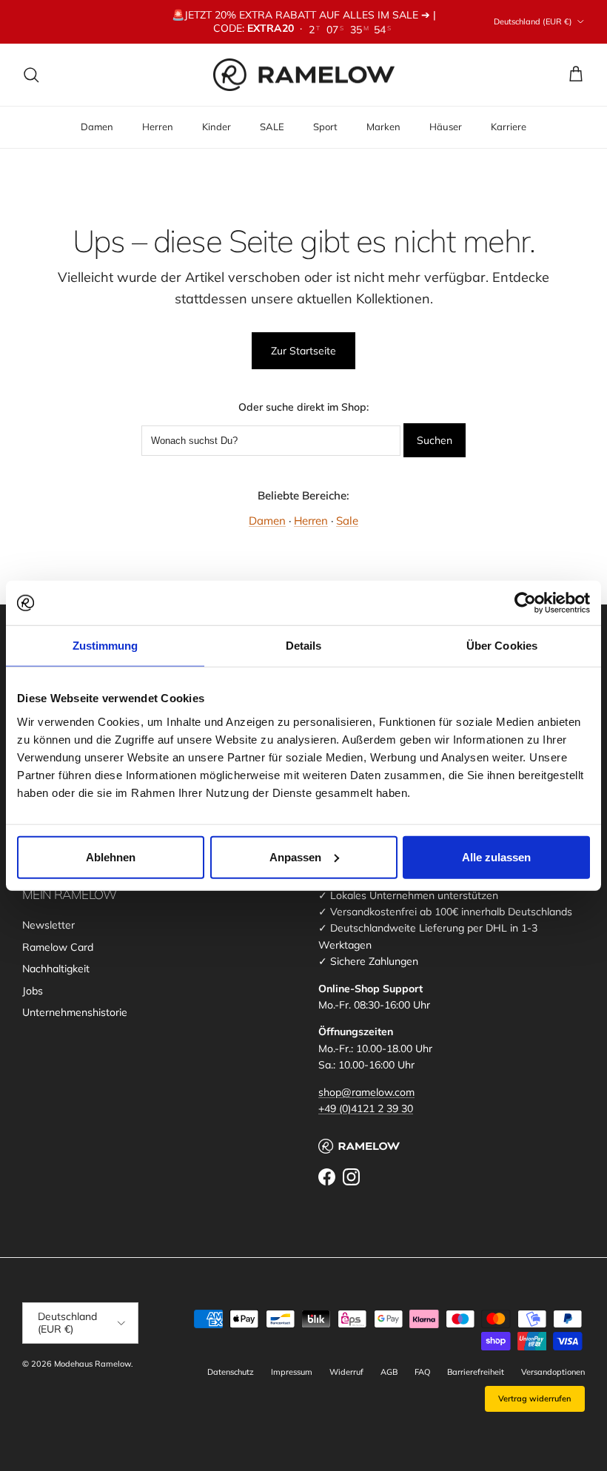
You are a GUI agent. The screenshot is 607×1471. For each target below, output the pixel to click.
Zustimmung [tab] (105, 645)
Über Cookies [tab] (501, 645)
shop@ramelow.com (366, 1092)
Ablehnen (110, 856)
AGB (389, 1372)
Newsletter (48, 925)
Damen (97, 126)
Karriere (508, 126)
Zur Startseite (303, 350)
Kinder (216, 126)
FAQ (422, 1372)
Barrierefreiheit (475, 1372)
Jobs (32, 990)
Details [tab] (304, 645)
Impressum (291, 1372)
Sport (325, 126)
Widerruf (346, 1372)
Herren (157, 126)
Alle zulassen (496, 856)
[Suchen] (31, 75)
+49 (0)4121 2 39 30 (365, 1108)
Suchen (434, 440)
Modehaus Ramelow (92, 1364)
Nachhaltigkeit (56, 968)
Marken (383, 126)
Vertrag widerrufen (534, 1398)
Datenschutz (230, 1372)
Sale (347, 521)
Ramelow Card (57, 947)
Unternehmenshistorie (74, 1012)
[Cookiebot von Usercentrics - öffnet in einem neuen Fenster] (525, 603)
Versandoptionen (553, 1372)
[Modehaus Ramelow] (304, 75)
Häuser (445, 126)
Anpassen (295, 856)
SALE (272, 126)
